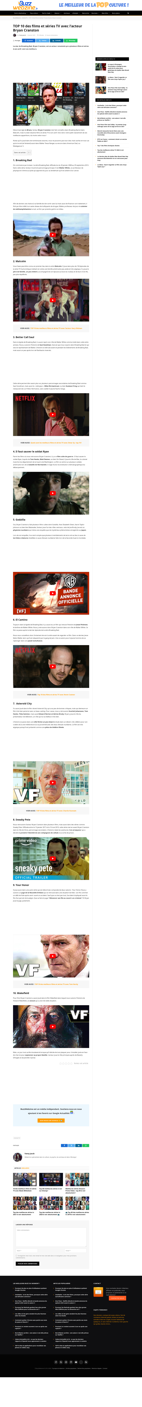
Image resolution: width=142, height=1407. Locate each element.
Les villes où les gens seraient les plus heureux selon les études (30, 1315)
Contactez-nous (117, 1298)
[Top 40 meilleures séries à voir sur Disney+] (51, 1179)
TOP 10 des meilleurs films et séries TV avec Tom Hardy (56, 984)
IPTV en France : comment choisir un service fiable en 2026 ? (112, 140)
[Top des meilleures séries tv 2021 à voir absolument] (25, 1203)
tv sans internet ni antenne (110, 1322)
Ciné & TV (24, 18)
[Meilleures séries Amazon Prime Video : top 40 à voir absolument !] (77, 1179)
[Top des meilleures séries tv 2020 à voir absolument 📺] (51, 1203)
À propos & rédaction (58, 1368)
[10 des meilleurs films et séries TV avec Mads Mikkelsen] (25, 1179)
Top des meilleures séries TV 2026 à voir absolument (110, 151)
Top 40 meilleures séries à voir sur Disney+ (50, 1190)
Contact (105, 1368)
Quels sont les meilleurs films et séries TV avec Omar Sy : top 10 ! (56, 443)
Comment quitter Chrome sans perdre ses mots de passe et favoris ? (31, 1321)
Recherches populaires (84, 1368)
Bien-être (105, 13)
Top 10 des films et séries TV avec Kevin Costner (56, 695)
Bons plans (116, 13)
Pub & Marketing (20, 13)
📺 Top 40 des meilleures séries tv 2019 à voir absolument (77, 1213)
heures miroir (105, 1324)
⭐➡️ (51, 1120)
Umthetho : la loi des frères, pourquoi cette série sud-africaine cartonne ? (111, 106)
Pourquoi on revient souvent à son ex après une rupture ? (31, 1327)
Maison (57, 13)
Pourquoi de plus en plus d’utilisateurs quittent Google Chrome (31, 1289)
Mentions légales (97, 1368)
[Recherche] (128, 13)
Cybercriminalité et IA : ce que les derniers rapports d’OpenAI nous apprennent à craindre (30, 1340)
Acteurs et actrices (118, 1317)
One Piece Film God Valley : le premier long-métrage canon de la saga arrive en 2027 (117, 89)
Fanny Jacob (22, 35)
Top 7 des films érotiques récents (108, 145)
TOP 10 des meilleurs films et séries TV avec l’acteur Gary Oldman (56, 328)
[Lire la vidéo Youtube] (52, 234)
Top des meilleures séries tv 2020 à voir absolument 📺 (49, 1213)
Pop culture (34, 13)
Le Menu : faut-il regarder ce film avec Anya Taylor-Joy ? (117, 78)
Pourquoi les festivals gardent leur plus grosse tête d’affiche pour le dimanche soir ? (30, 1308)
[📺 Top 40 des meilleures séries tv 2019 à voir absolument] (77, 1203)
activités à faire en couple (102, 1319)
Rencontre (85, 13)
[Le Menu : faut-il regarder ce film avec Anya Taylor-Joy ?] (100, 79)
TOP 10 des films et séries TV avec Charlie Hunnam (56, 811)
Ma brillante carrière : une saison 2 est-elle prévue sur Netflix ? (111, 119)
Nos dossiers (98, 1315)
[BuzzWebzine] (25, 5)
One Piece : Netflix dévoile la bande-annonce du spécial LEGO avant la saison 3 (112, 113)
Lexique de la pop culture (111, 1315)
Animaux (67, 13)
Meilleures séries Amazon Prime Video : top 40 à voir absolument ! (75, 1191)
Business (95, 13)
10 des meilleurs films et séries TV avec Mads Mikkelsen (24, 1190)
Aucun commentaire (52, 35)
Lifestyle (75, 13)
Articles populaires (71, 1368)
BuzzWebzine (17, 18)
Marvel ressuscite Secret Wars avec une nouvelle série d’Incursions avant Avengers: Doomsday (111, 133)
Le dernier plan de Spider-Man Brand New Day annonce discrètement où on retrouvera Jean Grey (112, 158)
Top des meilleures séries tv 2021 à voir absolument (23, 1213)
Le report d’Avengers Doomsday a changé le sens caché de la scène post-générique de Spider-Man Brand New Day (118, 68)
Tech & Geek (46, 13)
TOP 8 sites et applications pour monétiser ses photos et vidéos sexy (30, 1346)
